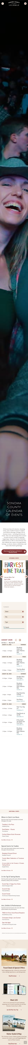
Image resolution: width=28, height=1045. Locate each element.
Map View (11, 642)
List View (3, 642)
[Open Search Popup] (2, 3)
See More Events (6, 840)
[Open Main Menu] (25, 3)
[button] (25, 1042)
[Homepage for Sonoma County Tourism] (14, 3)
